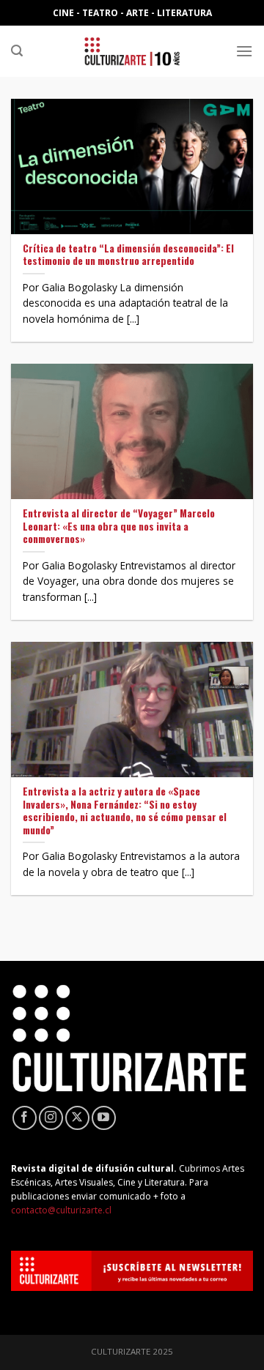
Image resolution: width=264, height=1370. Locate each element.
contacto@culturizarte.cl (61, 1210)
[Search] (17, 51)
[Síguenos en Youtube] (104, 1118)
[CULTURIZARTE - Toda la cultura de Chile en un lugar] (132, 51)
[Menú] (244, 51)
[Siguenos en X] (77, 1118)
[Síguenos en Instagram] (51, 1118)
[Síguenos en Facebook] (24, 1118)
